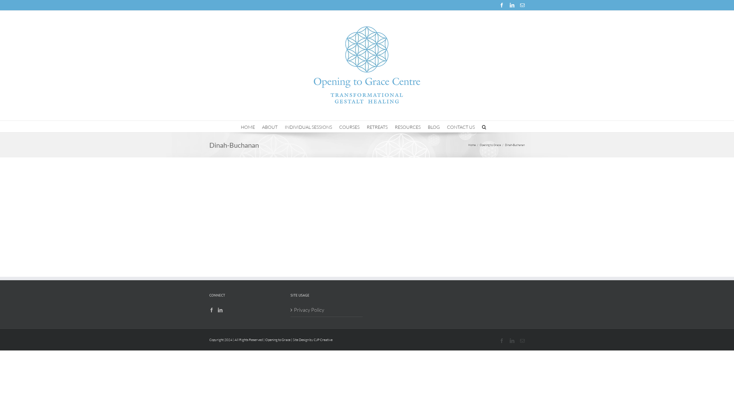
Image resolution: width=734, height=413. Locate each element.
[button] (484, 126)
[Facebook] (211, 310)
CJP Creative (323, 340)
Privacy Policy (309, 310)
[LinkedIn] (220, 310)
